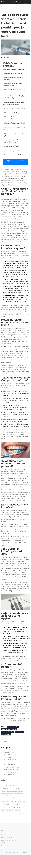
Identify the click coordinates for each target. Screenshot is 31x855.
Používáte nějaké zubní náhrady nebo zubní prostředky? (13, 104)
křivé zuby (24, 814)
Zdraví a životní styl (11, 759)
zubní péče (18, 795)
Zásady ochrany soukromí (9, 840)
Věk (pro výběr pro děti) (11, 151)
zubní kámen (19, 798)
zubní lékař (15, 804)
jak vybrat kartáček (7, 732)
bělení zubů (5, 788)
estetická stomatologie (9, 792)
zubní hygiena (20, 732)
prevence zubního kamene (10, 814)
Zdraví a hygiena (10, 772)
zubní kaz (13, 801)
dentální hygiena (7, 798)
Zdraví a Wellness (10, 764)
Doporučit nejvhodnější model (15, 162)
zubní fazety (22, 801)
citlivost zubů (6, 804)
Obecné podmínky (7, 837)
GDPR (3, 843)
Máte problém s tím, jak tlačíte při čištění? (14, 129)
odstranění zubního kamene (11, 811)
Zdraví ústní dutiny (10, 774)
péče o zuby (17, 785)
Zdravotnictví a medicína (13, 767)
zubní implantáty (7, 795)
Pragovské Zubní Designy (12, 2)
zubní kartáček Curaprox (9, 729)
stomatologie (16, 807)
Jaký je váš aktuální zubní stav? (13, 69)
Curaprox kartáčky (13, 727)
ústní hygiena (6, 785)
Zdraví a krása (10, 757)
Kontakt (3, 846)
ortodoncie (22, 792)
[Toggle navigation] (26, 2)
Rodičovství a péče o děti (13, 769)
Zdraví (7, 762)
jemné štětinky (6, 734)
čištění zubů (6, 807)
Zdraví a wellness (10, 754)
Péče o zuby (9, 752)
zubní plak (5, 801)
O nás (3, 834)
